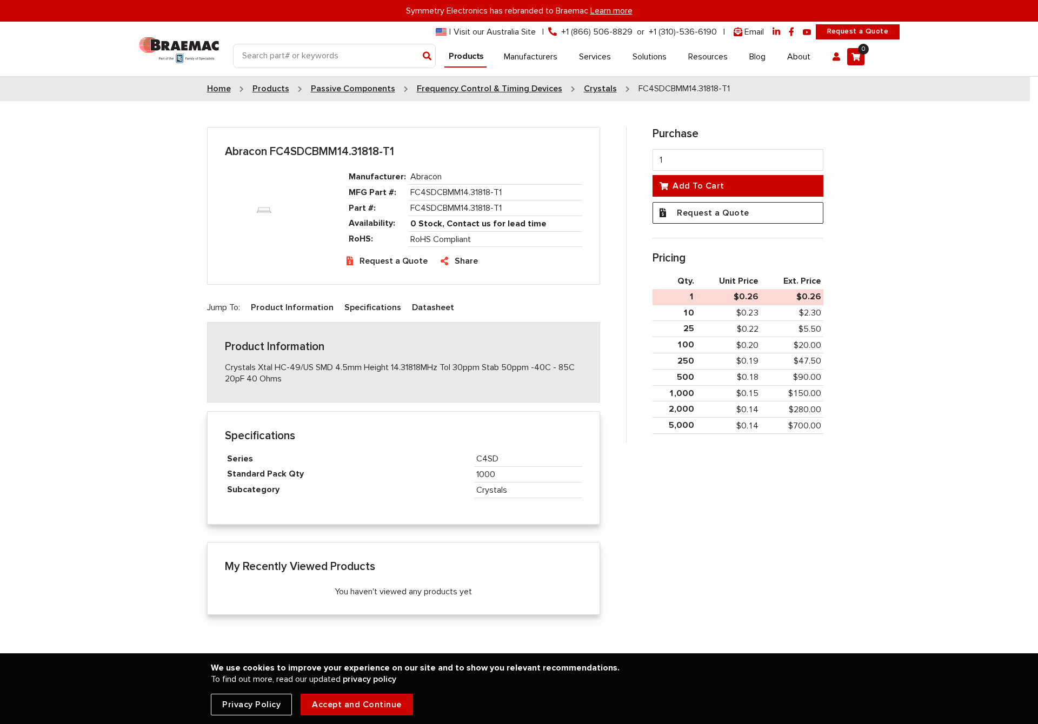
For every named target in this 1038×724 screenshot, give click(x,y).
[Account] (836, 56)
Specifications (372, 307)
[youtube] (807, 32)
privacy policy (369, 679)
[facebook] (791, 32)
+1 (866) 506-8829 (597, 31)
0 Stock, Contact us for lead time (478, 224)
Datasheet (433, 307)
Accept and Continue (357, 704)
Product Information (292, 307)
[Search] (427, 57)
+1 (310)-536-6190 (683, 31)
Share (466, 261)
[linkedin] (776, 32)
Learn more (611, 10)
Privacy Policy (251, 704)
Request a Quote (857, 31)
